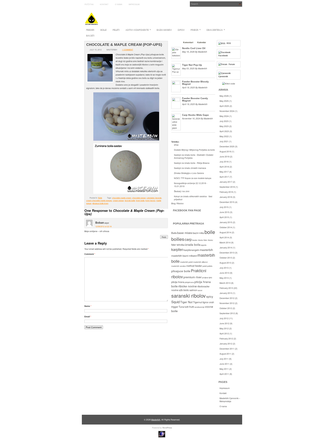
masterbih (206, 250)
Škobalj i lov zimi (181, 191)
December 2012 (227, 298)
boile (210, 231)
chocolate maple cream (121, 197)
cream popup (118, 200)
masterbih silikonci (200, 262)
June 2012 (224, 323)
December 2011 (227, 348)
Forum (232, 64)
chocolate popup (139, 197)
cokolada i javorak (154, 197)
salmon (193, 290)
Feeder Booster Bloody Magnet (195, 82)
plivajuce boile (180, 271)
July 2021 (224, 141)
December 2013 (227, 252)
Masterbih (155, 419)
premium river (192, 277)
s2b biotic (184, 290)
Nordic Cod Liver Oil (193, 48)
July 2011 (224, 358)
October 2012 (226, 308)
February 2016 (226, 191)
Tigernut (197, 302)
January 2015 (226, 222)
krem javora (150, 200)
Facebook (223, 55)
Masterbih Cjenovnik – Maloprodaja (230, 400)
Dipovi (181, 30)
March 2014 (225, 242)
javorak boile (130, 200)
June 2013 (224, 272)
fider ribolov (208, 240)
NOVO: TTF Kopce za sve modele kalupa (192, 178)
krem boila (140, 200)
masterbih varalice (178, 266)
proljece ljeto (207, 277)
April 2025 (224, 105)
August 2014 (225, 232)
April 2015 (224, 217)
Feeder (90, 30)
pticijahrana (189, 282)
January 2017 (226, 181)
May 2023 (224, 126)
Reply (164, 237)
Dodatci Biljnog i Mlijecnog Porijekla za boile (194, 149)
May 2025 (224, 100)
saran (200, 290)
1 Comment (127, 49)
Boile (103, 30)
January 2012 (226, 343)
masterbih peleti (186, 262)
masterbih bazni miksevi (184, 255)
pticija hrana (177, 282)
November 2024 (227, 111)
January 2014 (226, 247)
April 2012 (224, 333)
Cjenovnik (223, 76)
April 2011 (224, 373)
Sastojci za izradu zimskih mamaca (190, 168)
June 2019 (224, 156)
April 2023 (224, 131)
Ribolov (180, 203)
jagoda (203, 245)
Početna (89, 4)
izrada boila (192, 244)
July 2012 (224, 318)
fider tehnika (177, 244)
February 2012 (226, 338)
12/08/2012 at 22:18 (103, 226)
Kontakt (104, 4)
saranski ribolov (188, 295)
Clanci (176, 42)
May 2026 (224, 95)
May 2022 (224, 136)
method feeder (194, 265)
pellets (209, 266)
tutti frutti (189, 306)
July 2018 (224, 161)
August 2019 (225, 151)
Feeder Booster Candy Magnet (195, 99)
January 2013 (226, 293)
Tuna (181, 306)
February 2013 (226, 287)
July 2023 (224, 121)
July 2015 (224, 207)
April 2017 (224, 176)
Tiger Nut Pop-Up (192, 65)
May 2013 (224, 277)
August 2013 (225, 262)
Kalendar (201, 42)
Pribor (196, 29)
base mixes (184, 233)
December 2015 (227, 202)
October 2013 (226, 257)
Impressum (134, 4)
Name (87, 306)
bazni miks (198, 233)
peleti (204, 266)
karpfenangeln (191, 250)
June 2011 (224, 363)
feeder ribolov (197, 240)
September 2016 (227, 186)
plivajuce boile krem (100, 203)
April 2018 (224, 166)
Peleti (116, 30)
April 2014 (224, 237)
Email (87, 316)
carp (188, 239)
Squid (175, 301)
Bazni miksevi (164, 30)
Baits (174, 233)
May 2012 (224, 328)
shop (176, 144)
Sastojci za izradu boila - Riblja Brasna (191, 162)
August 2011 (225, 353)
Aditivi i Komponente (138, 29)
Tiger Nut (186, 302)
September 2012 (227, 313)
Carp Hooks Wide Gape (195, 115)
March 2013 (225, 282)
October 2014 (226, 227)
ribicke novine (187, 286)
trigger (174, 306)
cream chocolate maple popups (99, 200)
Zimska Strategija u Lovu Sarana (189, 173)
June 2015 (224, 212)
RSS (229, 43)
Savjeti (90, 35)
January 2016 (226, 196)
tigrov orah (208, 302)
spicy (209, 296)
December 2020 (227, 146)
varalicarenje (199, 307)
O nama (118, 4)
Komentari (188, 42)
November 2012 (227, 303)
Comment (89, 253)
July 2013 (224, 267)
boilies (177, 239)
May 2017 (224, 171)
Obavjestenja (215, 29)
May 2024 (224, 116)
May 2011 (224, 368)
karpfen (177, 249)
